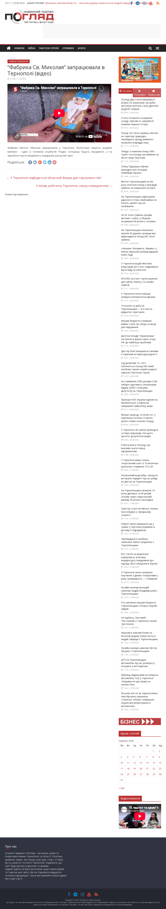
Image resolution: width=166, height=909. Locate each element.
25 (128, 774)
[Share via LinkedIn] (50, 161)
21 (147, 768)
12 (134, 762)
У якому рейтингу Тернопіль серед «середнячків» (74, 186)
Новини (19, 48)
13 (141, 762)
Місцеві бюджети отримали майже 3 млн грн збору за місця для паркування (138, 324)
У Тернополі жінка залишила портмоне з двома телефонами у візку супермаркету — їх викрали (139, 575)
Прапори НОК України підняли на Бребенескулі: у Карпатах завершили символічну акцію (139, 403)
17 (121, 768)
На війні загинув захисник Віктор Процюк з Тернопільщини (139, 649)
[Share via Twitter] (45, 161)
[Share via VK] (35, 161)
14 (147, 762)
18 (128, 768)
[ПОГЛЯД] (8, 48)
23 (160, 768)
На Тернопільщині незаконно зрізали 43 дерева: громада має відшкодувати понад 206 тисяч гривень (138, 235)
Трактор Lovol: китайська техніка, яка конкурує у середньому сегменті (139, 511)
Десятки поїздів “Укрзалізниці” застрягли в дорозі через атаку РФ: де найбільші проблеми (138, 339)
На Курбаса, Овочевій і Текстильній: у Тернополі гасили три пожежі (139, 620)
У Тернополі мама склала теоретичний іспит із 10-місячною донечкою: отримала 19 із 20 (139, 463)
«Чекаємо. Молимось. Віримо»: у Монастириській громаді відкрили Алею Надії (139, 251)
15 (154, 762)
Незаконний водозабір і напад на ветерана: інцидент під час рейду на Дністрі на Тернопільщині (139, 478)
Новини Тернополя (18, 61)
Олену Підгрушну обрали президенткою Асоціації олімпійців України (134, 169)
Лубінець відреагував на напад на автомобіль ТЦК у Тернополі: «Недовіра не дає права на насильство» (139, 679)
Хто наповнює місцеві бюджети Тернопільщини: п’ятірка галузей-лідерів (139, 605)
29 (154, 774)
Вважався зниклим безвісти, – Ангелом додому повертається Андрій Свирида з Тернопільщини (98, 3)
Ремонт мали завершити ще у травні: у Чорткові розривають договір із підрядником (138, 527)
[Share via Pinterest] (54, 161)
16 (160, 762)
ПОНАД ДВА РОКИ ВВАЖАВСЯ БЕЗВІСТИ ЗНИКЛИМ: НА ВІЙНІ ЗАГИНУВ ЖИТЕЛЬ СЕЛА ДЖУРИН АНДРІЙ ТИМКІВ (139, 104)
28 (147, 774)
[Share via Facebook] (30, 161)
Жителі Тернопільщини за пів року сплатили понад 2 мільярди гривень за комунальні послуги (139, 184)
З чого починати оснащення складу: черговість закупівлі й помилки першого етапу (137, 121)
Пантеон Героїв (49, 48)
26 (134, 774)
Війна (31, 48)
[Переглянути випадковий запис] (157, 48)
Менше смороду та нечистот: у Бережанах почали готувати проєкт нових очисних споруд (138, 418)
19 (134, 768)
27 (141, 774)
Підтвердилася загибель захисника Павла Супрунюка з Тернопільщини (137, 542)
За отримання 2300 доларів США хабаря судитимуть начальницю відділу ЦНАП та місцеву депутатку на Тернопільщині (139, 386)
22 (154, 768)
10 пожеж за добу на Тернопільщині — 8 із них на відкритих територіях (136, 309)
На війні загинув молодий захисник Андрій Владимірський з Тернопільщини (139, 590)
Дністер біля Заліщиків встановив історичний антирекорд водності (139, 353)
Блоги (81, 48)
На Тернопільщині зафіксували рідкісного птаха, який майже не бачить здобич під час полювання (139, 201)
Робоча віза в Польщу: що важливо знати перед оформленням (135, 448)
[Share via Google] (40, 161)
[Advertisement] (102, 31)
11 (128, 762)
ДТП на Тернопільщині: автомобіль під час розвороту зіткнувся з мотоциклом (138, 663)
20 (141, 768)
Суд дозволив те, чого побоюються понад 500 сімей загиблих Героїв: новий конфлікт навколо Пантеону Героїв (139, 367)
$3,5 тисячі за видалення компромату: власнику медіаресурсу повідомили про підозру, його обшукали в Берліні (139, 558)
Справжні (68, 48)
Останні (127, 91)
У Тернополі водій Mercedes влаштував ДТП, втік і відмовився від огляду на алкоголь (139, 266)
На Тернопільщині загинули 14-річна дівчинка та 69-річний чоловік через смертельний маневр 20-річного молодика (138, 495)
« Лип (121, 788)
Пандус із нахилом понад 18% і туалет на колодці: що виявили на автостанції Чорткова (140, 154)
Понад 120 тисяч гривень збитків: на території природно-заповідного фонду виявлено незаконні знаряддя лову (139, 137)
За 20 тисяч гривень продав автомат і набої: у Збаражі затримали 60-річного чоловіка (138, 218)
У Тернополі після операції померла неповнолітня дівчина (138, 295)
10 (121, 762)
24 (121, 774)
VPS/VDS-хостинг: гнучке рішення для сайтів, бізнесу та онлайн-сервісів (139, 281)
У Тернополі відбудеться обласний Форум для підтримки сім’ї (54, 178)
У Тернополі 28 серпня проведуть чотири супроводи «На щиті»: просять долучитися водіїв (139, 433)
